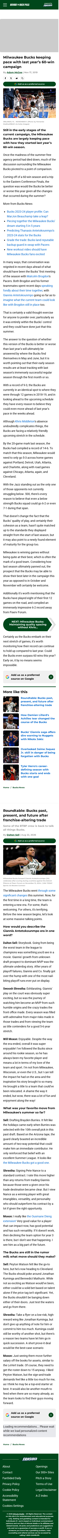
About (6, 1466)
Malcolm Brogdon (38, 276)
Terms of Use (44, 1484)
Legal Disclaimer (46, 1489)
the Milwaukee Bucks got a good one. (26, 1162)
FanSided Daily (12, 1478)
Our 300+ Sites (45, 1472)
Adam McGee (14, 72)
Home (6, 787)
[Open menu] (5, 5)
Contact (7, 1472)
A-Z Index (42, 1495)
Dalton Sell (13, 834)
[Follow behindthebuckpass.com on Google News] (51, 677)
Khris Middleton (24, 421)
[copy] (22, 78)
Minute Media (18, 1514)
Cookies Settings (13, 1505)
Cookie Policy (11, 1489)
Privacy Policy (11, 1484)
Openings (42, 1466)
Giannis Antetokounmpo (18, 295)
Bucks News (19, 787)
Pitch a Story (43, 1478)
